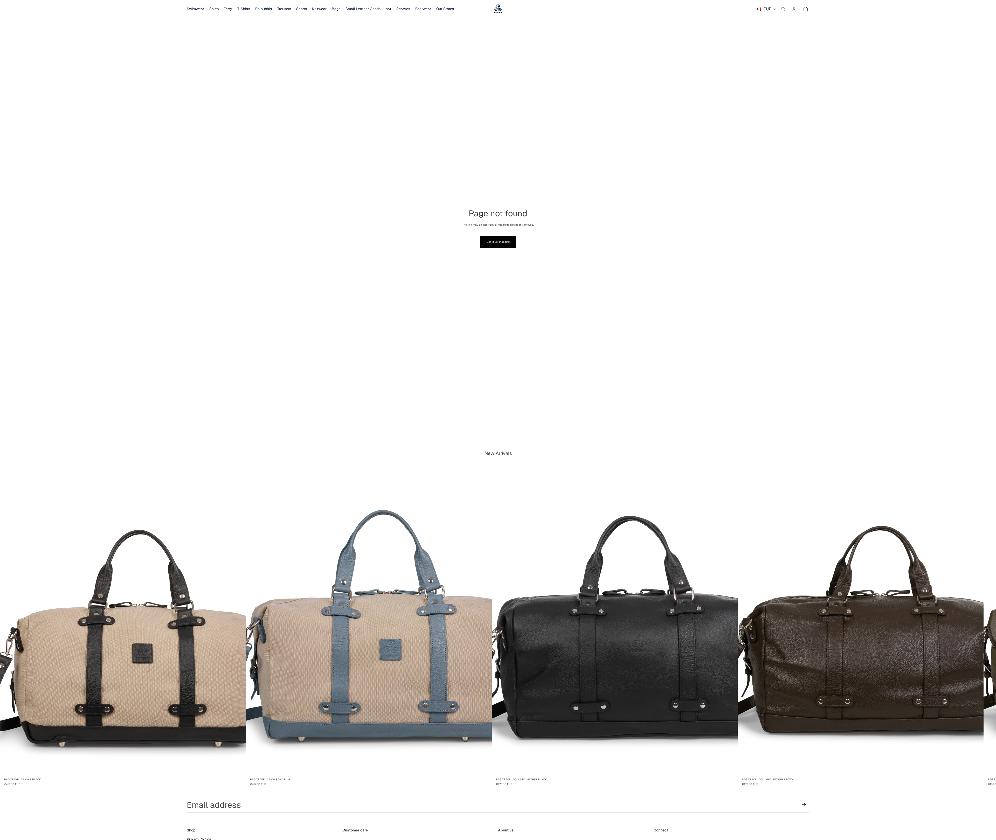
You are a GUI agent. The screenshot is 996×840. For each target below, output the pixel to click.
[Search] (783, 9)
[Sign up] (803, 804)
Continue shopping (498, 242)
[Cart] (805, 9)
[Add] (238, 767)
